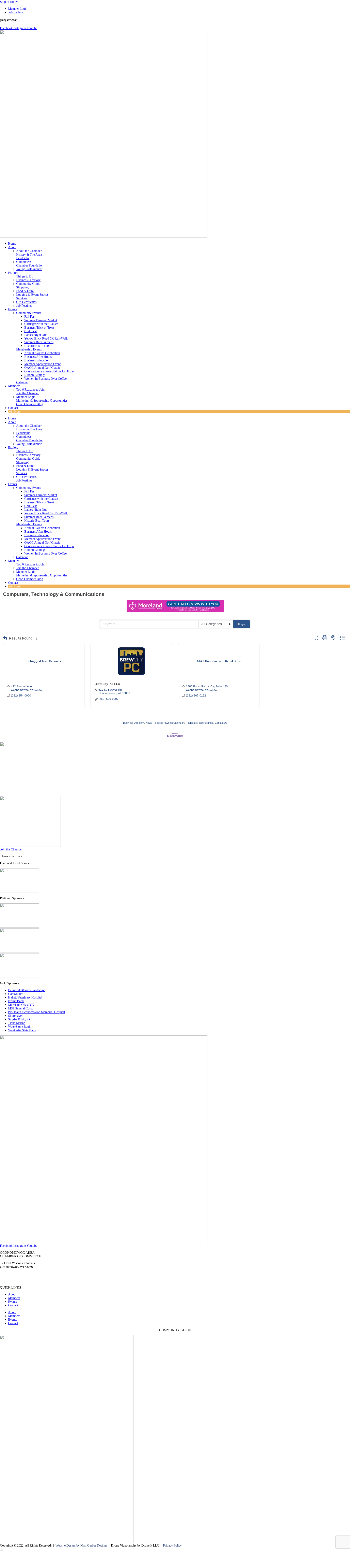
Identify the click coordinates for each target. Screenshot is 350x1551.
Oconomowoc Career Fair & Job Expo (49, 371)
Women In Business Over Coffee (45, 378)
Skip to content (9, 1)
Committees (23, 261)
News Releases (154, 722)
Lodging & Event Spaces (32, 294)
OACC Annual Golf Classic (42, 367)
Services (21, 298)
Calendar (22, 382)
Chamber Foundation (29, 265)
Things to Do (24, 276)
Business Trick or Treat (39, 327)
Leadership (23, 258)
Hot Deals (191, 722)
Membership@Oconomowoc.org (21, 1280)
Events (12, 309)
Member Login (25, 397)
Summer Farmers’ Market (40, 320)
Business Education (36, 360)
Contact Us (221, 722)
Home (12, 243)
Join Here (14, 411)
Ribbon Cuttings (34, 375)
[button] (5, 638)
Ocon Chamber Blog (29, 404)
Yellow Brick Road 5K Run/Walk (46, 338)
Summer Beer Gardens (38, 342)
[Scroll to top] (1, 1550)
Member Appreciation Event (42, 364)
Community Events (28, 313)
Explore (13, 272)
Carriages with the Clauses (41, 324)
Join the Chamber (27, 393)
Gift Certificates (26, 302)
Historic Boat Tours (36, 345)
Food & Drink (25, 291)
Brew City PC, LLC (107, 684)
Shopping (22, 287)
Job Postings (24, 305)
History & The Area (29, 254)
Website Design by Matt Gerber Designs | (83, 1545)
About (12, 247)
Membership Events (29, 349)
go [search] (243, 624)
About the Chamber (29, 251)
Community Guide (28, 283)
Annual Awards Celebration (42, 353)
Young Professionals (29, 269)
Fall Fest (29, 316)
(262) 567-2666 (10, 1273)
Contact (13, 408)
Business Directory (28, 280)
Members (14, 386)
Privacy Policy (172, 1545)
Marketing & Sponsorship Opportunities (41, 400)
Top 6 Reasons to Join (30, 389)
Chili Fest (30, 331)
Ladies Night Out (35, 334)
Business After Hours (38, 356)
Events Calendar (174, 722)
